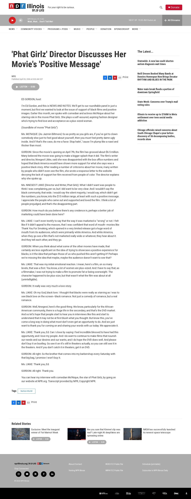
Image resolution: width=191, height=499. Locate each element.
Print (125, 77)
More (135, 29)
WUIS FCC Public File (114, 464)
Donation (106, 29)
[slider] (25, 20)
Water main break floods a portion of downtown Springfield (155, 91)
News (12, 29)
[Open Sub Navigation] (17, 29)
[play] (12, 20)
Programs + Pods (58, 29)
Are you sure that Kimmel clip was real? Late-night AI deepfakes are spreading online (103, 432)
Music (77, 29)
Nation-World (26, 391)
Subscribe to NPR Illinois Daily (155, 470)
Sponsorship (121, 29)
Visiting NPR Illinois (77, 470)
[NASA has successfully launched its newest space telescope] (132, 434)
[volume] (20, 20)
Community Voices (31, 29)
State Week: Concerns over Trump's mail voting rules (157, 103)
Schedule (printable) (151, 464)
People (91, 29)
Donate (175, 7)
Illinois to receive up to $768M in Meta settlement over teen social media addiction (157, 117)
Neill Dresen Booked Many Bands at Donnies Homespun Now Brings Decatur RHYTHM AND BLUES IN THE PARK (157, 76)
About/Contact (75, 464)
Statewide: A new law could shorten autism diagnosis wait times (155, 63)
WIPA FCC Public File (114, 470)
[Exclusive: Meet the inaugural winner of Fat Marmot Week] (21, 434)
